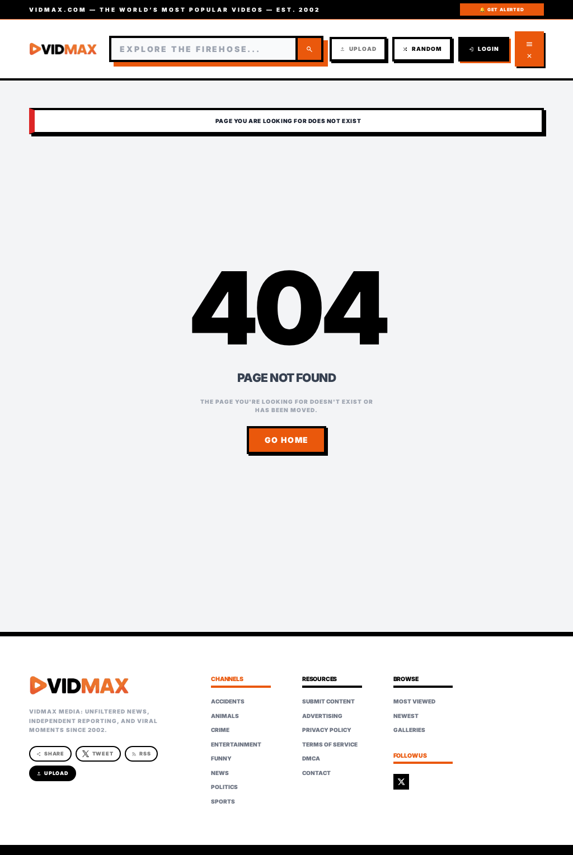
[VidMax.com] (63, 49)
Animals (225, 715)
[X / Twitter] (401, 782)
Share (50, 753)
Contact (316, 772)
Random (422, 49)
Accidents (228, 701)
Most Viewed (414, 701)
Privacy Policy (326, 729)
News (220, 772)
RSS (141, 753)
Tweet (103, 753)
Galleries (409, 729)
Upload (358, 49)
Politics (224, 786)
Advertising (322, 715)
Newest (406, 715)
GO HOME (287, 440)
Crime (220, 729)
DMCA (311, 758)
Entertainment (236, 744)
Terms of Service (330, 744)
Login (483, 49)
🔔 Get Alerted (502, 9)
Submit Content (328, 701)
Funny (221, 758)
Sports (223, 801)
